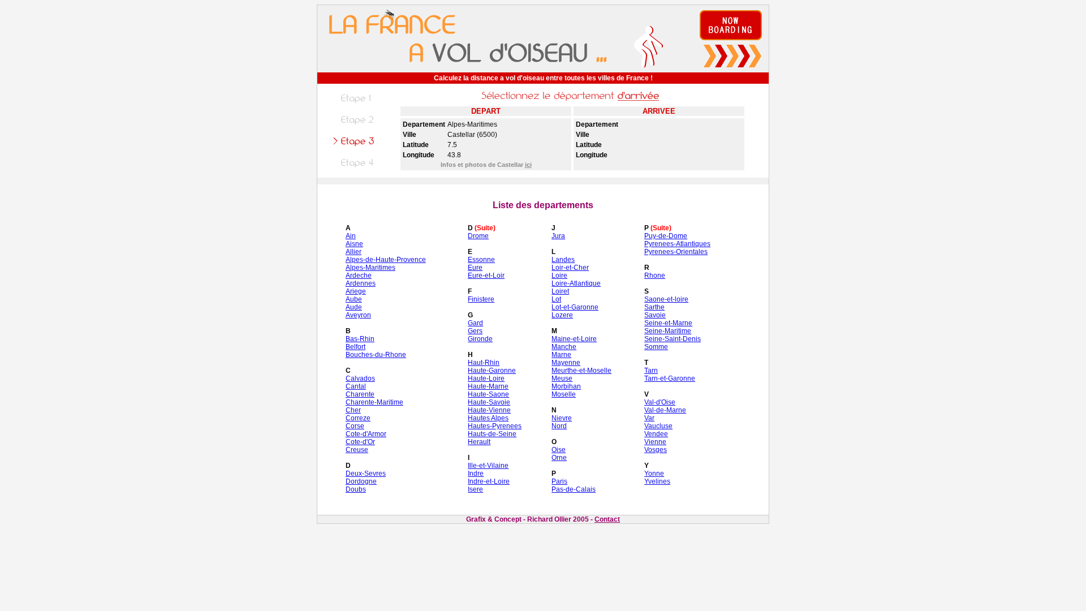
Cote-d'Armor (366, 434)
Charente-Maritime (374, 402)
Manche (563, 347)
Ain (351, 236)
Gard (475, 323)
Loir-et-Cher (570, 268)
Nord (559, 426)
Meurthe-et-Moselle (581, 371)
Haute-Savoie (489, 402)
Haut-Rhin (483, 363)
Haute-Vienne (489, 410)
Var (649, 418)
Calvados (360, 378)
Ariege (356, 291)
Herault (479, 442)
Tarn (651, 371)
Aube (354, 299)
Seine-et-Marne (668, 323)
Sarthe (654, 307)
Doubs (356, 489)
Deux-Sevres (366, 473)
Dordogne (361, 481)
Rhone (654, 275)
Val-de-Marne (665, 410)
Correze (358, 418)
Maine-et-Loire (574, 339)
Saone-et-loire (666, 299)
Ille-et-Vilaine (488, 466)
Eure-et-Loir (486, 275)
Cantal (356, 386)
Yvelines (657, 481)
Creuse (357, 450)
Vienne (655, 442)
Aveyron (358, 315)
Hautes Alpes (488, 418)
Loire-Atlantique (576, 283)
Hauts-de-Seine (492, 434)
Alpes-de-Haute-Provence (386, 260)
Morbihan (566, 386)
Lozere (562, 315)
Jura (558, 236)
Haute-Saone (488, 394)
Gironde (480, 339)
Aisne (354, 244)
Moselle (563, 394)
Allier (353, 252)
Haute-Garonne (492, 371)
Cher (353, 410)
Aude (354, 307)
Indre (476, 473)
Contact (607, 519)
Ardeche (359, 275)
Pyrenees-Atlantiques (677, 244)
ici (528, 164)
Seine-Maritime (667, 331)
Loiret (560, 291)
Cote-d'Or (360, 442)
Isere (475, 489)
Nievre (561, 418)
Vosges (655, 450)
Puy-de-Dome (665, 236)
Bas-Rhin (360, 339)
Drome (478, 236)
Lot (556, 299)
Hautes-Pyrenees (495, 426)
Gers (475, 331)
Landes (563, 260)
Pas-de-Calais (573, 489)
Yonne (654, 473)
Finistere (481, 299)
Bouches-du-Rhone (376, 355)
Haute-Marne (488, 386)
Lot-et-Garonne (574, 307)
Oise (558, 450)
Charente (360, 394)
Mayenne (565, 363)
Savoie (655, 315)
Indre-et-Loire (489, 481)
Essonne (481, 260)
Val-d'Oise (659, 402)
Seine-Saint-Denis (672, 339)
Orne (559, 458)
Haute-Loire (486, 378)
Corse (355, 426)
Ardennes (361, 283)
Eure (475, 268)
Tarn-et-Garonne (669, 378)
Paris (559, 481)
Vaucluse (658, 426)
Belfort (355, 347)
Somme (656, 347)
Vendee (656, 434)
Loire (559, 275)
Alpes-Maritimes (370, 268)
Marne (561, 355)
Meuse (561, 378)
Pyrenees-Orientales (676, 252)
